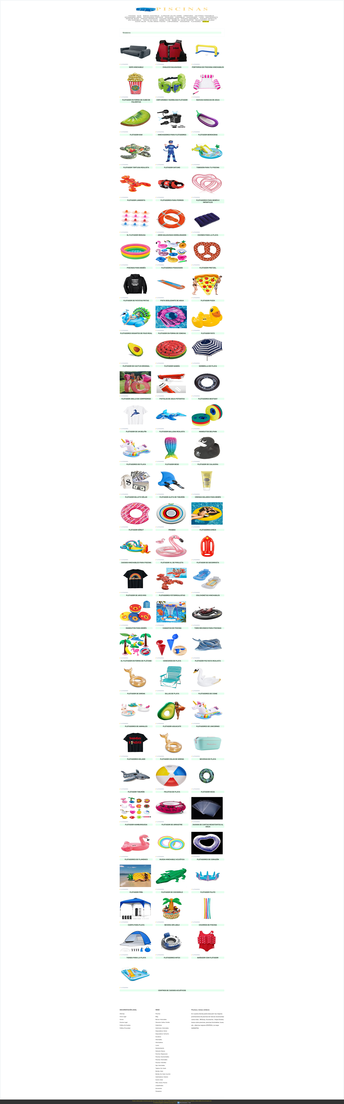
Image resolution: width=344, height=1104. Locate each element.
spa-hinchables (134, 20)
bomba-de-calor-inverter (183, 20)
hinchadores (192, 17)
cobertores (188, 16)
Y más (189, 1102)
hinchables (180, 17)
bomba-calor (164, 20)
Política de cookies (125, 1025)
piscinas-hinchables (189, 18)
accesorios (184, 21)
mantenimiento (212, 17)
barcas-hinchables (151, 16)
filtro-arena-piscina (156, 21)
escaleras (169, 17)
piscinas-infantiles (208, 18)
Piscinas (132, 16)
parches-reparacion (149, 18)
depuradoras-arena (133, 17)
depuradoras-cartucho (153, 17)
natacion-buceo (132, 18)
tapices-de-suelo (150, 20)
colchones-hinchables (204, 16)
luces (201, 17)
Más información (183, 1102)
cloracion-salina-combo (171, 16)
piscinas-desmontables (169, 18)
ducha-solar (140, 21)
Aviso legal (123, 1016)
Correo (122, 1019)
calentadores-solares (204, 20)
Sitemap (122, 1014)
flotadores (196, 21)
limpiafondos (172, 21)
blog (139, 16)
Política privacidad (125, 1028)
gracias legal (123, 1022)
